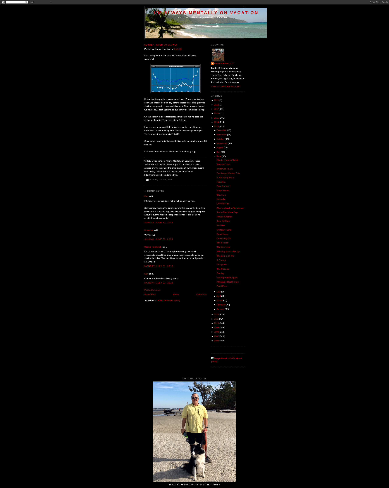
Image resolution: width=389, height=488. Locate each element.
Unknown (148, 230)
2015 (216, 118)
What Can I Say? (225, 169)
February (221, 304)
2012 (216, 314)
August (219, 147)
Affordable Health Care (228, 282)
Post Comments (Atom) (169, 300)
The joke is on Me (225, 256)
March (220, 300)
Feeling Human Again (227, 277)
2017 (216, 109)
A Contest (221, 260)
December (222, 130)
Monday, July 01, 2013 (158, 266)
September (222, 143)
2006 (216, 340)
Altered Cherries (224, 216)
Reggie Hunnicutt (152, 247)
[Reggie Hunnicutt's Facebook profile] (228, 361)
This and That (223, 164)
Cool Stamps (223, 186)
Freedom (221, 182)
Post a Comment (152, 290)
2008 (216, 332)
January (220, 309)
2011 (216, 319)
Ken (146, 196)
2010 (216, 323)
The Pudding (223, 269)
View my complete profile (225, 86)
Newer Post (149, 294)
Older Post (201, 294)
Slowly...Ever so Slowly (161, 45)
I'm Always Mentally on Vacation (206, 12)
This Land (221, 195)
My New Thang (224, 230)
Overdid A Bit (223, 203)
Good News (222, 234)
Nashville (221, 199)
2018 (216, 104)
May (219, 291)
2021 (216, 100)
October (220, 139)
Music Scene (223, 190)
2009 (216, 327)
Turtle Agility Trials (225, 177)
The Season (222, 242)
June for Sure (223, 221)
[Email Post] (147, 180)
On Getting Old (224, 238)
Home (176, 294)
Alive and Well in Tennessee (230, 208)
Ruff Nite (221, 225)
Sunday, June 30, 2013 (158, 222)
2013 (216, 126)
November (222, 134)
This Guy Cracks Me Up (228, 251)
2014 (216, 122)
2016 (216, 113)
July (218, 152)
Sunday (220, 273)
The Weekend (223, 247)
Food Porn (222, 286)
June (219, 156)
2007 (216, 336)
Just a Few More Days (227, 212)
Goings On (222, 264)
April (218, 296)
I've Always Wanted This (228, 173)
